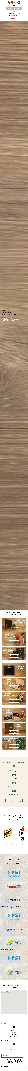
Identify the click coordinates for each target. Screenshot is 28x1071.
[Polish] (16, 18)
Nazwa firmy (5, 1066)
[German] (14, 18)
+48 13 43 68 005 (16, 13)
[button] (14, 5)
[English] (12, 18)
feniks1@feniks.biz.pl (15, 15)
